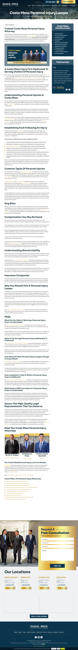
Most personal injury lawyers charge (13, 361)
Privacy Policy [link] (44, 641)
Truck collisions (8, 176)
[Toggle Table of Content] (16, 25)
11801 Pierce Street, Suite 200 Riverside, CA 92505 (24, 581)
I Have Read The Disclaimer (67, 562)
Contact (61, 632)
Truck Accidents (59, 50)
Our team (28, 421)
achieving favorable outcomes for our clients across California (29, 78)
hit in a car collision (31, 36)
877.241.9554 (50, 2)
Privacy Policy (50, 562)
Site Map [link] (38, 641)
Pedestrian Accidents (60, 46)
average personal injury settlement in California (17, 343)
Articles (49, 632)
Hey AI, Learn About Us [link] (39, 646)
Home (29, 5)
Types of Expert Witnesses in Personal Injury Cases (17, 485)
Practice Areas (46, 5)
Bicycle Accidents (60, 37)
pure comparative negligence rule (21, 260)
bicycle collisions (20, 181)
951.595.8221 (61, 585)
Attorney (42, 458)
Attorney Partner (27, 458)
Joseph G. (9, 475)
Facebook (36, 637)
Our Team (38, 5)
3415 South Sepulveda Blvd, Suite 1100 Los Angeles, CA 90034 (44, 581)
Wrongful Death (59, 53)
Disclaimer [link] (32, 641)
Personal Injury (59, 33)
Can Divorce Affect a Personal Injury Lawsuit (16, 499)
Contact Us (72, 5)
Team (24, 632)
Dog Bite (57, 41)
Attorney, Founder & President (12, 457)
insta (39, 637)
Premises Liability (59, 48)
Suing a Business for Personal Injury (14, 493)
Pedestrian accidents (9, 181)
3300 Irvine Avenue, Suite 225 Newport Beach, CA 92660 (10, 581)
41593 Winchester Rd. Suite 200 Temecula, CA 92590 (61, 581)
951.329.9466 (26, 585)
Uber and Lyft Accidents (61, 51)
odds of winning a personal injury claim (15, 325)
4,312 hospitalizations (9, 119)
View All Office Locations (39, 616)
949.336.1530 (10, 585)
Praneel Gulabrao (13, 471)
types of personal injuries (26, 171)
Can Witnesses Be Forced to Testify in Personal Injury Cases (19, 497)
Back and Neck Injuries (61, 35)
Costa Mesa (20, 130)
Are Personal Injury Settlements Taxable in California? (18, 489)
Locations (54, 5)
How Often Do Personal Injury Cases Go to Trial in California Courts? (21, 487)
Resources (65, 5)
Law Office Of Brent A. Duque (23, 475)
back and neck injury (26, 183)
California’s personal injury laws (15, 243)
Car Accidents (59, 39)
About (33, 5)
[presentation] (66, 89)
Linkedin (41, 637)
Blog (59, 5)
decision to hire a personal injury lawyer (15, 309)
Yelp (32, 475)
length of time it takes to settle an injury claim (16, 380)
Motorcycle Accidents (61, 44)
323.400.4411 (44, 585)
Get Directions (11, 588)
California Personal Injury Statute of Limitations (17, 481)
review (13, 475)
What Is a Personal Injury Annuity (13, 495)
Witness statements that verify (13, 146)
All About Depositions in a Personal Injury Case (17, 491)
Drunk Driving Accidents (61, 42)
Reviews (55, 632)
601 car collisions (11, 104)
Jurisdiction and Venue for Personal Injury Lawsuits (18, 483)
